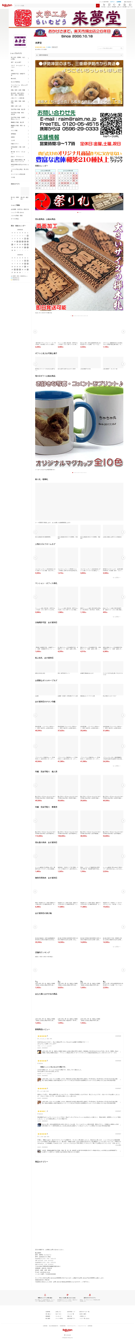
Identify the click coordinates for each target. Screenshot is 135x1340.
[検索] (98, 10)
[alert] (79, 60)
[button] (128, 6)
